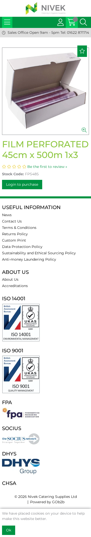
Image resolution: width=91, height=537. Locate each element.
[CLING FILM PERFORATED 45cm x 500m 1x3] (45, 91)
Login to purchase (22, 184)
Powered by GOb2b (47, 502)
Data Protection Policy (22, 246)
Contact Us (12, 221)
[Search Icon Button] (83, 22)
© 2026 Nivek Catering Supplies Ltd (45, 496)
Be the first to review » (47, 166)
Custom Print (14, 240)
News (7, 215)
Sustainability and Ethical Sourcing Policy (39, 253)
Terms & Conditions (19, 227)
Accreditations (15, 285)
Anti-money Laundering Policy (29, 259)
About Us (10, 279)
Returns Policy (15, 234)
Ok (8, 530)
